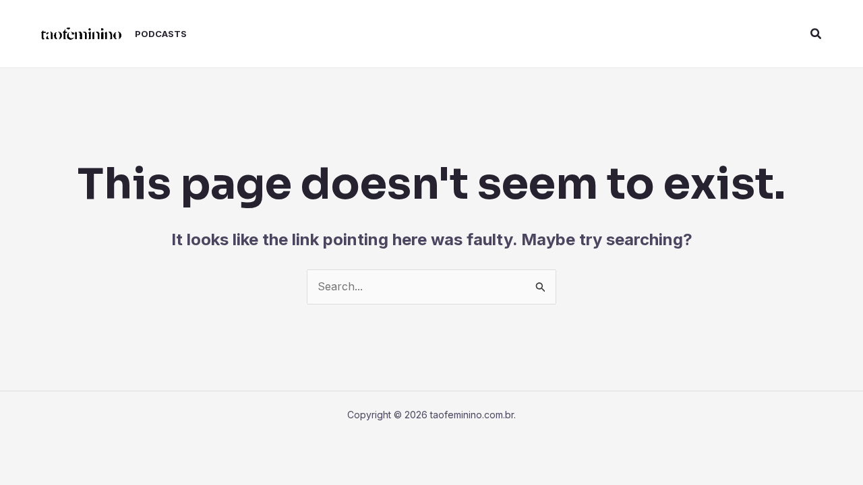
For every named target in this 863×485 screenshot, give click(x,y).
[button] (816, 34)
